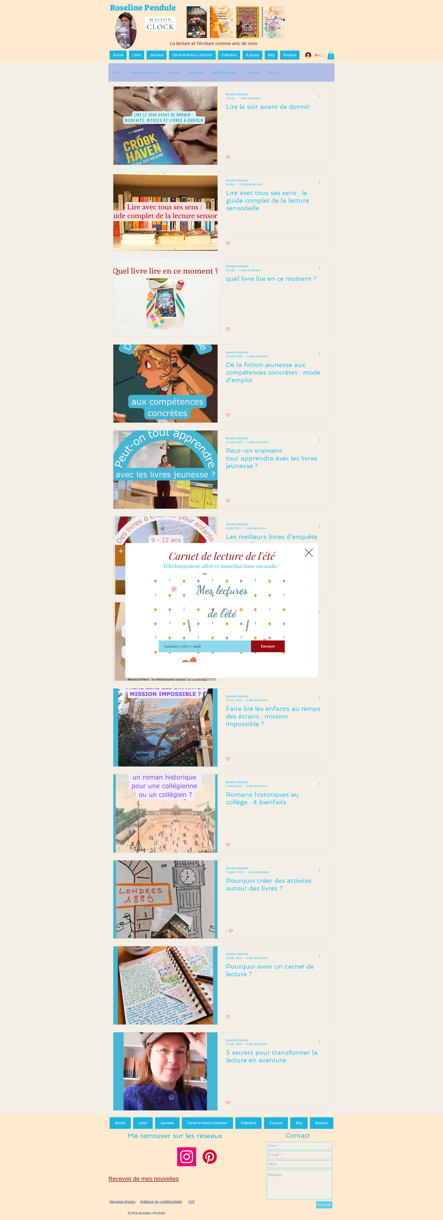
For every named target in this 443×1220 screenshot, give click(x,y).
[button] (309, 553)
